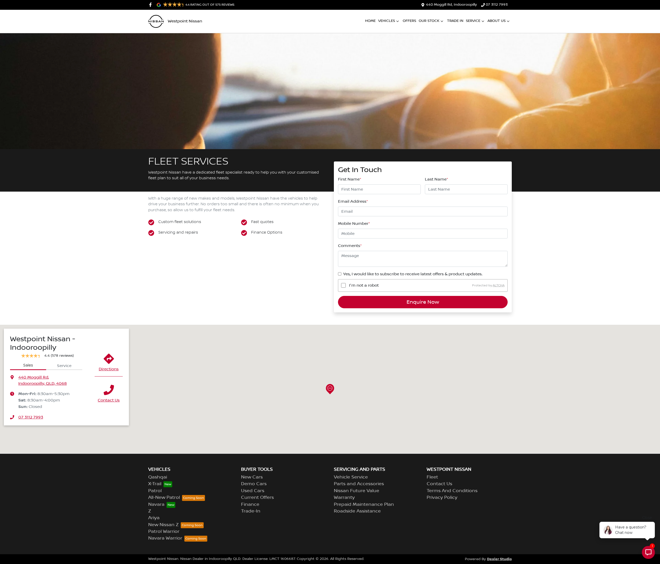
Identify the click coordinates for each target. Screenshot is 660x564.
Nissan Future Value (356, 491)
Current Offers (257, 497)
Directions (109, 369)
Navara (156, 504)
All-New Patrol (164, 497)
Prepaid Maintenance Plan (364, 504)
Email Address (353, 201)
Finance (250, 504)
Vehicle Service (351, 477)
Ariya (154, 518)
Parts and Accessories (359, 484)
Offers (409, 21)
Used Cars (252, 491)
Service (473, 21)
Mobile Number (354, 223)
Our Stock (429, 21)
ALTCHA (499, 285)
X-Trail (154, 484)
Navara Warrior (165, 538)
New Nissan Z (163, 525)
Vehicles (386, 21)
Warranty (344, 497)
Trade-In (250, 511)
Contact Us (109, 400)
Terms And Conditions (452, 491)
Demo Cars (254, 484)
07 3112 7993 (497, 5)
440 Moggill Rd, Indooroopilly (451, 5)
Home (370, 21)
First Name (349, 179)
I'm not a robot (364, 285)
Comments (350, 245)
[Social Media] (151, 5)
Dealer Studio (499, 559)
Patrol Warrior (163, 531)
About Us (497, 21)
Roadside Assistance (357, 511)
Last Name (436, 179)
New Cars (252, 477)
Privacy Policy (442, 497)
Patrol (155, 491)
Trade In (455, 21)
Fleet (432, 477)
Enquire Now (423, 302)
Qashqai (157, 477)
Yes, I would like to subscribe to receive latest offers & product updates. (412, 274)
